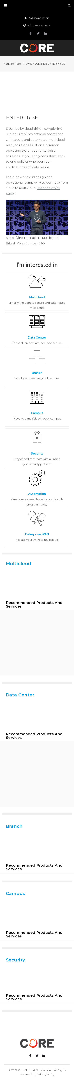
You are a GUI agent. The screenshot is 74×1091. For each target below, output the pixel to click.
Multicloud (37, 297)
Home (27, 63)
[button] (37, 217)
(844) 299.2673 (41, 18)
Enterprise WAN (37, 534)
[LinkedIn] (45, 33)
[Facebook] (30, 33)
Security (37, 453)
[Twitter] (38, 33)
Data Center (37, 337)
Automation (37, 494)
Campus (37, 413)
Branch (37, 373)
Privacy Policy (45, 1074)
